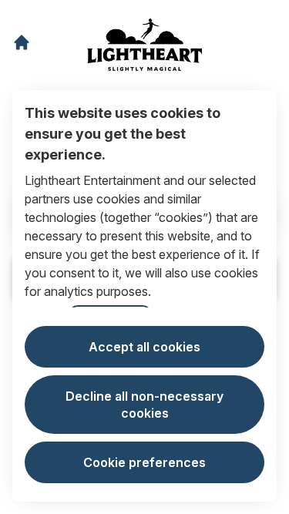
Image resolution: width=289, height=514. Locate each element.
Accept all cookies (144, 346)
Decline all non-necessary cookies (144, 404)
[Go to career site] (21, 42)
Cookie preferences (144, 462)
